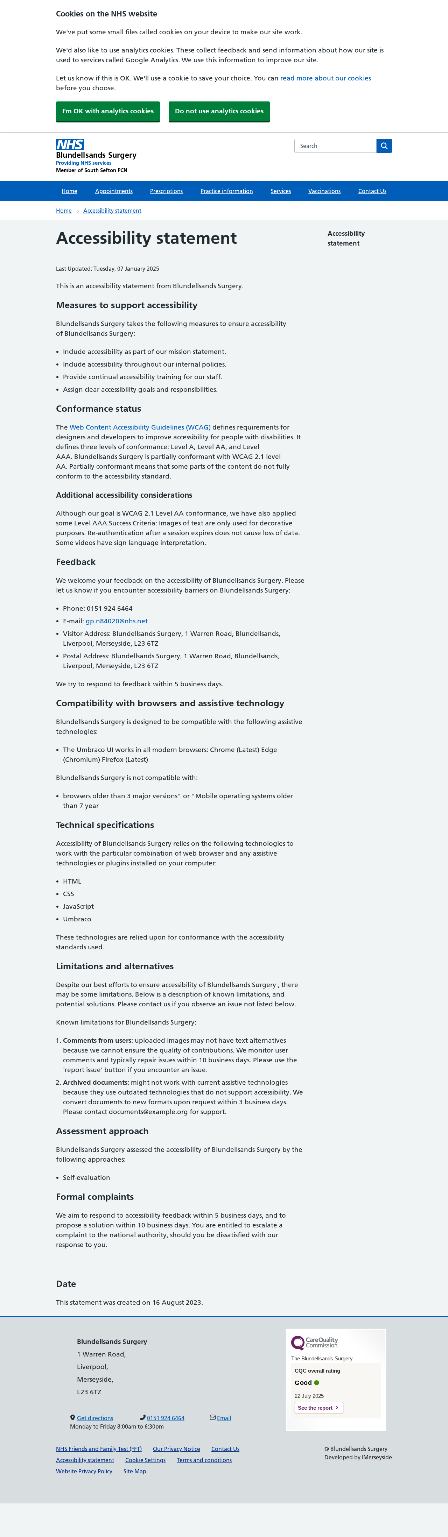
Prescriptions (166, 190)
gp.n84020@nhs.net (117, 621)
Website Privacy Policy (84, 1471)
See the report (315, 1408)
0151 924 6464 (165, 1418)
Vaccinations (324, 190)
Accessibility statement (112, 210)
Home (69, 190)
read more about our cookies (325, 78)
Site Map (135, 1471)
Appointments (114, 190)
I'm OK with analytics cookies (108, 111)
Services (281, 190)
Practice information (227, 190)
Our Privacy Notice (176, 1448)
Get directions (95, 1418)
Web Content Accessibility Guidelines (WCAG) (140, 427)
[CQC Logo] (314, 1349)
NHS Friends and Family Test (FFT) (99, 1448)
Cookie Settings (145, 1460)
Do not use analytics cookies (219, 111)
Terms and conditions (204, 1460)
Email (224, 1418)
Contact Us (372, 190)
